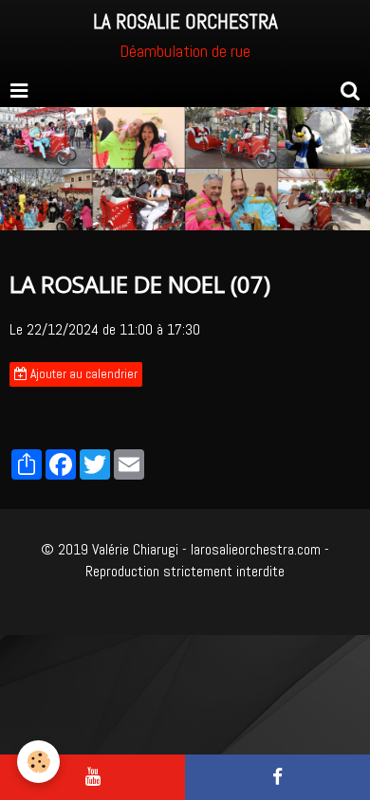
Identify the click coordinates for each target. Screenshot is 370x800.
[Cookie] (38, 761)
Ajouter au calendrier (83, 374)
